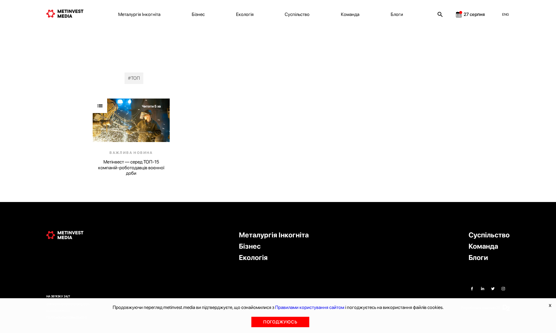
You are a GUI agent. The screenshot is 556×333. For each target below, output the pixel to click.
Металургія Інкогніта (139, 14)
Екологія (245, 14)
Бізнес (198, 14)
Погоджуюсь (280, 322)
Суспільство (297, 14)
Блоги (397, 14)
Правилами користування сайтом (309, 307)
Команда (350, 14)
